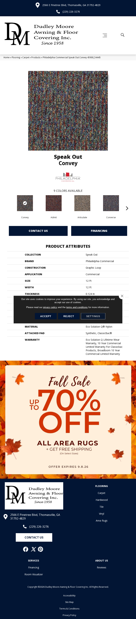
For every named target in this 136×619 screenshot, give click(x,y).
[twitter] (33, 549)
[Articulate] (82, 203)
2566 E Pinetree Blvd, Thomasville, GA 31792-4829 (71, 5)
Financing (99, 231)
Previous (9, 203)
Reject (68, 316)
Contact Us (38, 231)
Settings (93, 316)
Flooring (16, 57)
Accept (45, 316)
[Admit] (53, 203)
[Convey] (25, 203)
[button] (34, 537)
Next (127, 203)
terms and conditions (77, 307)
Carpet (25, 57)
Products (36, 57)
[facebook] (26, 549)
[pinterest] (40, 549)
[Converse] (111, 203)
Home (7, 57)
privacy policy (50, 307)
